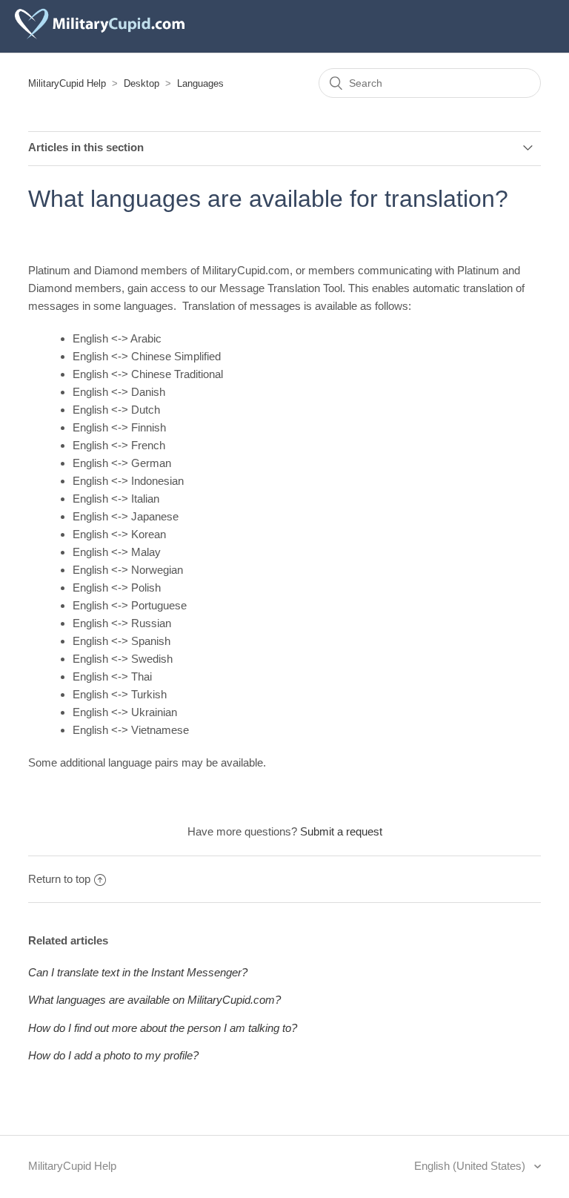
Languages (200, 83)
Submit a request (341, 831)
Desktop (141, 83)
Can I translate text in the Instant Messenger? (137, 972)
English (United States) (471, 1165)
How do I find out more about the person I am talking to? (162, 1028)
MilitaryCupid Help (67, 83)
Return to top (59, 879)
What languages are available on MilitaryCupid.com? (154, 999)
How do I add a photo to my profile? (113, 1055)
